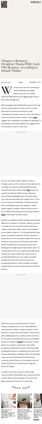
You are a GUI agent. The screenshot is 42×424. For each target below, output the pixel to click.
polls (35, 117)
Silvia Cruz (7, 82)
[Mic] (4, 4)
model (19, 342)
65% (28, 190)
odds (3, 214)
